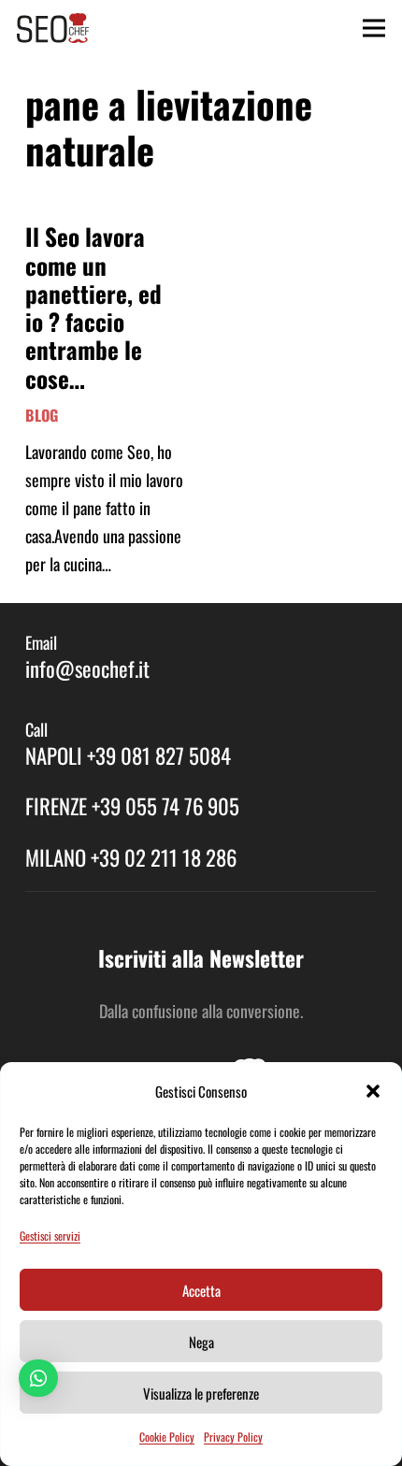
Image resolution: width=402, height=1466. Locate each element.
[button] (373, 1091)
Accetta (201, 1290)
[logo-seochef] (53, 28)
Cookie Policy (166, 1436)
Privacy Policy (233, 1436)
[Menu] (374, 28)
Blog (41, 415)
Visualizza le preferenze (201, 1393)
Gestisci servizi (50, 1235)
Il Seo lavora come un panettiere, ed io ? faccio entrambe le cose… (93, 307)
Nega (201, 1341)
